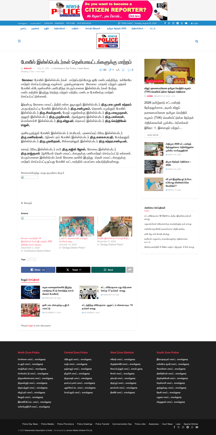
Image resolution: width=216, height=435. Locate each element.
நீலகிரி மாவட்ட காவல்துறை (122, 392)
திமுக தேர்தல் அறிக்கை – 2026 (178, 163)
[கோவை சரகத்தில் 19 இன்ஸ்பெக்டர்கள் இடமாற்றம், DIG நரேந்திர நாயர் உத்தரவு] (38, 226)
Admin (150, 96)
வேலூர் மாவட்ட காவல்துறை (30, 397)
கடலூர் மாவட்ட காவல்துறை (30, 363)
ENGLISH (48, 23)
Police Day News (30, 423)
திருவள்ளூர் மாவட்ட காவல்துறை (32, 382)
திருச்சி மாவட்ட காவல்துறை (77, 373)
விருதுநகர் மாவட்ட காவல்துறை (171, 401)
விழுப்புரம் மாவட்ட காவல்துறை (31, 392)
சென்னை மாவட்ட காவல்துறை (32, 359)
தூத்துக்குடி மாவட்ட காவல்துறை (171, 387)
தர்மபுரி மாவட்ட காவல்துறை (122, 378)
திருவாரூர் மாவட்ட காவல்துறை (78, 378)
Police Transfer (102, 423)
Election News (155, 81)
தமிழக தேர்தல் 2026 (116, 28)
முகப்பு (23, 28)
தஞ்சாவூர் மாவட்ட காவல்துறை (78, 368)
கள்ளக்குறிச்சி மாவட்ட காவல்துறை (34, 406)
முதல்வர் (35, 28)
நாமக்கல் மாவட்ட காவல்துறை (123, 387)
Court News (167, 423)
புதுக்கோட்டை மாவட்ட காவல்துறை (80, 387)
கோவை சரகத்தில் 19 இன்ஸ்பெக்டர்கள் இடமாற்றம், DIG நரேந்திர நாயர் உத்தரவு (36, 241)
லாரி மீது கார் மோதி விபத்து (156, 233)
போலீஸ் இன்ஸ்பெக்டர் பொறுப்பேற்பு (113, 238)
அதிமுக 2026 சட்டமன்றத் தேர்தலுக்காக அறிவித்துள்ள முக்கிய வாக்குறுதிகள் (180, 147)
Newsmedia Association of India (38, 430)
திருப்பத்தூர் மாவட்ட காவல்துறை (32, 387)
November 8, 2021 (91, 312)
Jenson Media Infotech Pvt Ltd (79, 430)
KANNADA (59, 23)
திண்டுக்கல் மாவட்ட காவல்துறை (171, 373)
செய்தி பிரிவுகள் (92, 28)
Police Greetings (84, 423)
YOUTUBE (70, 23)
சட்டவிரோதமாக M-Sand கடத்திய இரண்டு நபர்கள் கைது (167, 217)
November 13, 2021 (52, 312)
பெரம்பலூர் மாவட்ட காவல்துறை (78, 392)
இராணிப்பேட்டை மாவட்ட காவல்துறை (34, 401)
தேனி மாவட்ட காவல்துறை (168, 392)
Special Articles (191, 423)
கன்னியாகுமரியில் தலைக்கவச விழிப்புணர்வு (164, 228)
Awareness (154, 423)
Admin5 (27, 68)
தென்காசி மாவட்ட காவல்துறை (171, 382)
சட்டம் (152, 28)
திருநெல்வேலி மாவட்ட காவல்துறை (172, 378)
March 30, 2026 (163, 96)
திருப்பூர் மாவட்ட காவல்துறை (123, 382)
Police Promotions (65, 423)
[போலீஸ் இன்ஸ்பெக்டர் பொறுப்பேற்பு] (114, 226)
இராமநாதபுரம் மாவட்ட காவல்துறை (172, 359)
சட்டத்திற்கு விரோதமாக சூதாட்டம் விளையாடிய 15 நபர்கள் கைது (107, 306)
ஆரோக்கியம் (137, 28)
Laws (178, 423)
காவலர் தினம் (35, 23)
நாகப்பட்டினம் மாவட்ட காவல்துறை (79, 382)
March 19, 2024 (174, 190)
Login (195, 23)
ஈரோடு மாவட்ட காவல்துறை (122, 359)
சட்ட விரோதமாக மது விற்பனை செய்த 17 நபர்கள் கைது (116, 288)
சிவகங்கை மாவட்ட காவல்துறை (171, 368)
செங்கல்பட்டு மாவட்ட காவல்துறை (33, 373)
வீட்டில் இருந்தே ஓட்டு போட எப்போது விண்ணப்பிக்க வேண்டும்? (179, 182)
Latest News (83, 68)
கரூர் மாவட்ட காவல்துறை (75, 363)
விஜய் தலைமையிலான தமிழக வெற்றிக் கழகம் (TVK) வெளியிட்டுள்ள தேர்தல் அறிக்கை (167, 89)
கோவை (31, 259)
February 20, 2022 (110, 294)
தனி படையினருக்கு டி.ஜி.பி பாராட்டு (55, 306)
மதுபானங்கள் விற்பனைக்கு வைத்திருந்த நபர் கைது (167, 223)
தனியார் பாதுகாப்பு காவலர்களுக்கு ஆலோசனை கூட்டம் (166, 240)
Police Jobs (140, 423)
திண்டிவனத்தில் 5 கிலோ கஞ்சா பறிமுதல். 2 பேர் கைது (169, 246)
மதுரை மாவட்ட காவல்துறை (169, 397)
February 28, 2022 (52, 298)
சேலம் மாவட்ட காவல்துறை (122, 373)
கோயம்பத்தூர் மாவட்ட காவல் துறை (126, 368)
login (30, 325)
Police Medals (47, 423)
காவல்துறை (22, 23)
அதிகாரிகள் (59, 28)
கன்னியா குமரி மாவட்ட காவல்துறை (173, 363)
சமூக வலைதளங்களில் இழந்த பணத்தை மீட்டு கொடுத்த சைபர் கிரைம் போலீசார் (58, 290)
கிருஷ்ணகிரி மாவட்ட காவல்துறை (125, 363)
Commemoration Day (122, 423)
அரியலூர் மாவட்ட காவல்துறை (77, 359)
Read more (153, 135)
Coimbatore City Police (64, 68)
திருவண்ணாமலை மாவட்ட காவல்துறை (35, 378)
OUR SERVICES (84, 23)
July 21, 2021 (43, 68)
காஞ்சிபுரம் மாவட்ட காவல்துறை (32, 368)
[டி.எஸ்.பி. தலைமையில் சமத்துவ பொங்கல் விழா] (76, 226)
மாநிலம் (75, 28)
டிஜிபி (46, 28)
